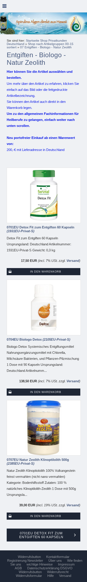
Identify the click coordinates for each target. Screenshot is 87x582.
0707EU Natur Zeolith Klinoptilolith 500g (38, 461)
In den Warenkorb (45, 271)
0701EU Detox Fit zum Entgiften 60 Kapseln (40, 229)
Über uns (55, 560)
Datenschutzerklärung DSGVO (49, 568)
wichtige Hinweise (40, 564)
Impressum (66, 564)
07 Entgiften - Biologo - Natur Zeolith (46, 47)
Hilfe (50, 576)
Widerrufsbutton (29, 557)
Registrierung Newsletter (25, 560)
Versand (72, 261)
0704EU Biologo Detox (38, 339)
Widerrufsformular (29, 576)
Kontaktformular (57, 557)
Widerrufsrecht (57, 572)
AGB (18, 568)
